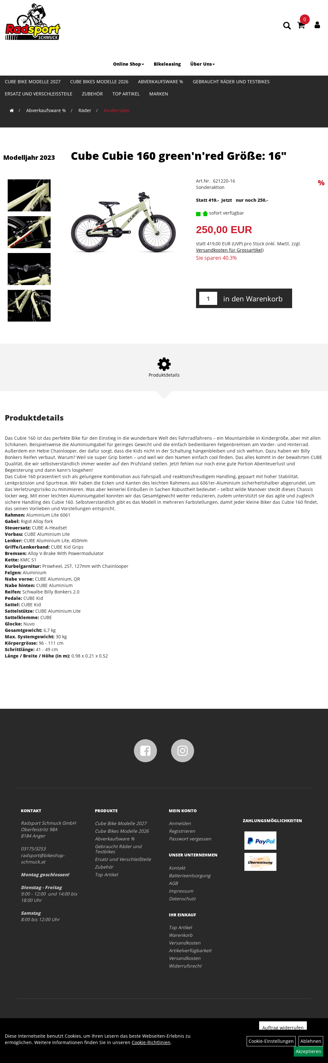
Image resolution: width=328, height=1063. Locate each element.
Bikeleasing (167, 64)
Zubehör (92, 94)
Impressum (181, 891)
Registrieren (182, 831)
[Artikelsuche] (287, 26)
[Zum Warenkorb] (301, 25)
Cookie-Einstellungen (271, 1041)
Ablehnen (310, 1041)
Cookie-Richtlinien (151, 1042)
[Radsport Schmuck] (33, 21)
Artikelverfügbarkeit (190, 950)
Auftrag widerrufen (283, 1028)
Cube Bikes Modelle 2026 (99, 81)
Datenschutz (182, 898)
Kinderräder (117, 110)
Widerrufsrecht (185, 966)
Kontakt (177, 868)
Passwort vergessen (190, 839)
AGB (173, 883)
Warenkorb (181, 935)
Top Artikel (126, 94)
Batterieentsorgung (189, 875)
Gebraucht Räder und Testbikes (231, 81)
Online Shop (127, 64)
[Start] (12, 110)
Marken (158, 94)
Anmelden (180, 823)
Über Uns (201, 64)
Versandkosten (185, 943)
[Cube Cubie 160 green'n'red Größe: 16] (32, 195)
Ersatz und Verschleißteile (38, 94)
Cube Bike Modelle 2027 (33, 81)
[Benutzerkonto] (317, 25)
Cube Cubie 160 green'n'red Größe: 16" (179, 155)
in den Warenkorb (253, 298)
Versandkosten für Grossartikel (229, 250)
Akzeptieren (308, 1051)
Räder (84, 110)
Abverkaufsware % (160, 81)
